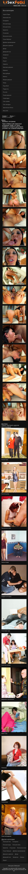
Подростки (6, 89)
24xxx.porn (10, 865)
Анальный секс (7, 17)
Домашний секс (7, 51)
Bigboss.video (17, 5)
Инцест (5, 61)
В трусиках (6, 33)
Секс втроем (6, 101)
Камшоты (5, 64)
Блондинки (6, 20)
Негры (4, 82)
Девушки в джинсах (8, 45)
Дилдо (4, 48)
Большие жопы (7, 26)
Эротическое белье (8, 107)
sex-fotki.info (12, 868)
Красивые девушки (8, 67)
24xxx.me (23, 5)
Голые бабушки (7, 39)
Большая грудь (7, 23)
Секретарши (6, 98)
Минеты (5, 76)
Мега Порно (4, 424)
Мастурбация (6, 73)
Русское (5, 92)
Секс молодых (7, 104)
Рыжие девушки (7, 95)
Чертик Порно (6, 14)
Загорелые (6, 54)
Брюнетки (5, 30)
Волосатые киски (7, 36)
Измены (5, 58)
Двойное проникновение (9, 42)
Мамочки (5, 70)
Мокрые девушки (7, 79)
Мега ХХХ (5, 110)
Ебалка (3, 120)
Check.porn (17, 865)
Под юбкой (6, 85)
